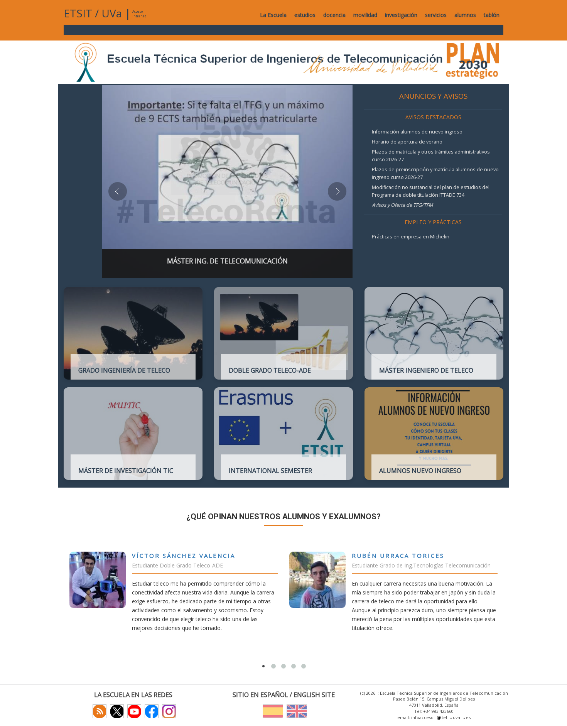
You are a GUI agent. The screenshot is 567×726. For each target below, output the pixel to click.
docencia (334, 15)
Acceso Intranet (139, 13)
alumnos (465, 15)
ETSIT (78, 13)
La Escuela (273, 15)
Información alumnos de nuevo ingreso (417, 131)
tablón (492, 15)
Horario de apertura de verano (407, 141)
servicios (436, 15)
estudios (305, 15)
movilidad (365, 15)
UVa (111, 13)
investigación (401, 15)
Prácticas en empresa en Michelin (410, 236)
